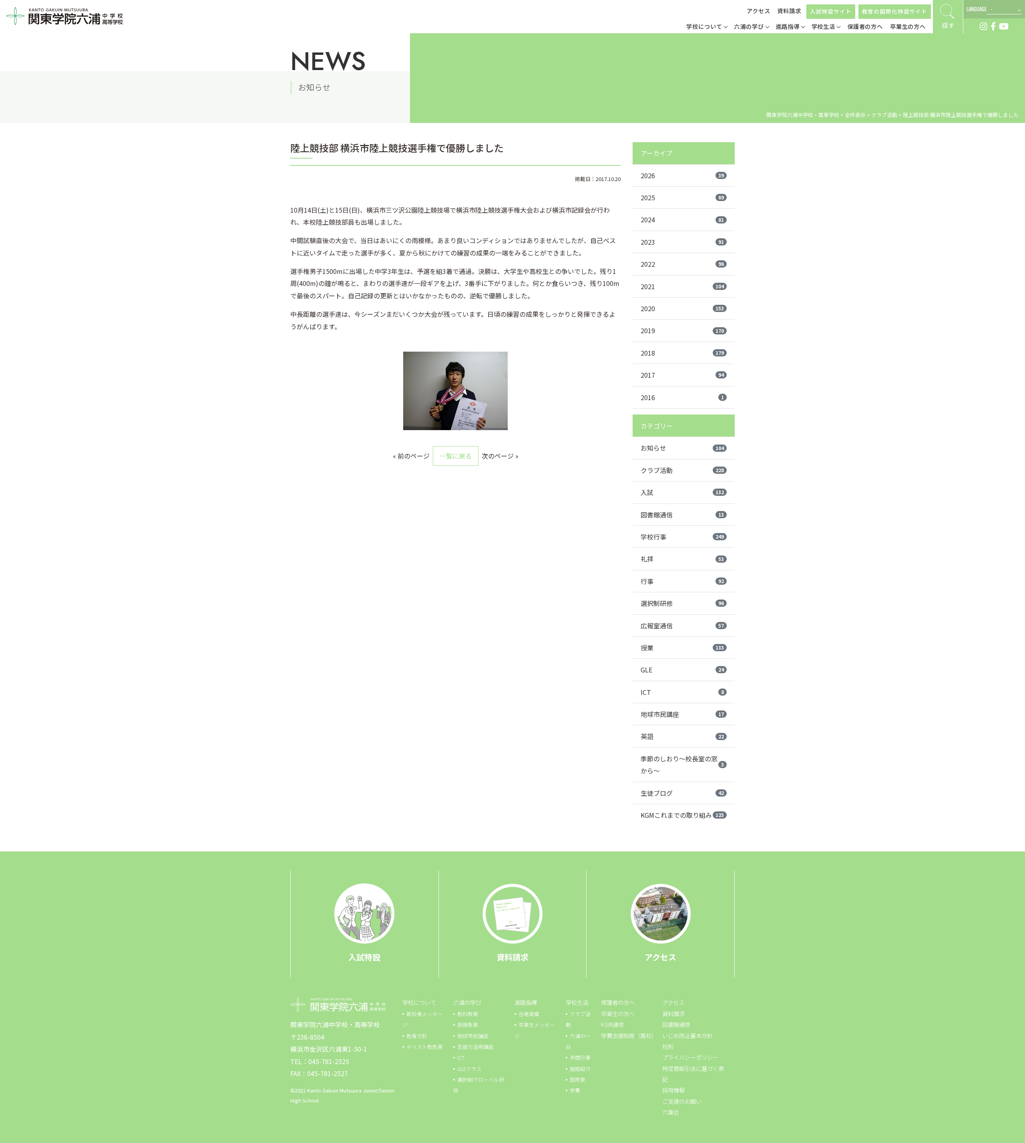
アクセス (758, 10)
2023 (682, 242)
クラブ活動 (682, 470)
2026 (682, 175)
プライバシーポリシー (690, 1057)
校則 (667, 1046)
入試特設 (364, 957)
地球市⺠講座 (472, 1036)
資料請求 (789, 10)
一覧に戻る (456, 456)
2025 (682, 197)
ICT (682, 692)
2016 (682, 397)
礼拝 (682, 558)
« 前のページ (411, 456)
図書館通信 (682, 514)
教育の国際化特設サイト (894, 11)
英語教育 (467, 1024)
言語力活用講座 (475, 1046)
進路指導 (526, 1002)
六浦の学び (467, 1002)
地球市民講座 (682, 714)
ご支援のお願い (681, 1101)
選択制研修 (682, 603)
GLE (682, 669)
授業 (682, 647)
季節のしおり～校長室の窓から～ (682, 764)
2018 (682, 353)
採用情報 (673, 1090)
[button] (707, 27)
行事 (682, 581)
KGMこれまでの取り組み (682, 815)
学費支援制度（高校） (629, 1035)
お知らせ (682, 448)
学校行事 (682, 536)
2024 (682, 219)
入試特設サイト (831, 11)
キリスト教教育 (424, 1046)
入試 (682, 492)
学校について (419, 1002)
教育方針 (416, 1036)
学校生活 (577, 1002)
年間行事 (580, 1057)
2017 (682, 375)
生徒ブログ (682, 793)
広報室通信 (682, 625)
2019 (682, 330)
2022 (682, 264)
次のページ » (500, 456)
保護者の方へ (618, 1002)
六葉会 (670, 1112)
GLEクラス (469, 1069)
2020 (682, 308)
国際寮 (577, 1079)
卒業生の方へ (618, 1013)
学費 (575, 1090)
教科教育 (467, 1014)
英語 (682, 736)
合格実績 (529, 1014)
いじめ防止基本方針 (687, 1035)
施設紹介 (580, 1069)
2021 (682, 286)
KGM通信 (612, 1024)
